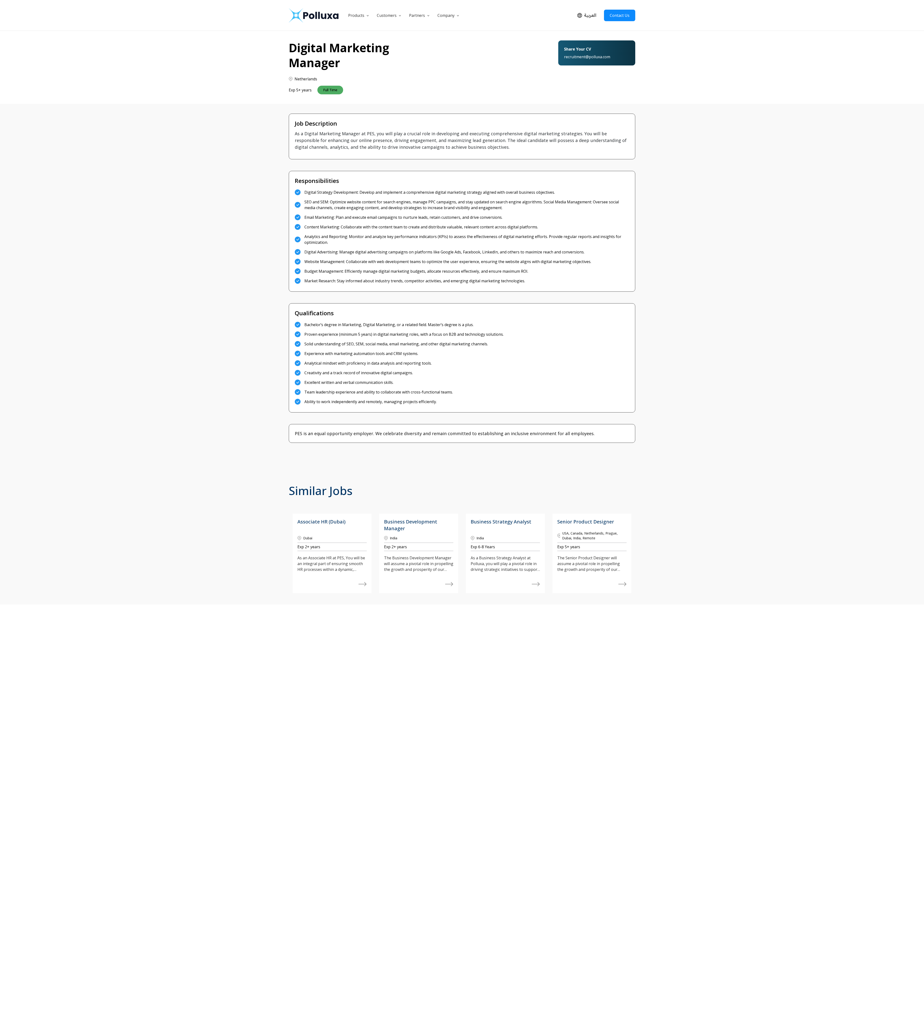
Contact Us (619, 15)
